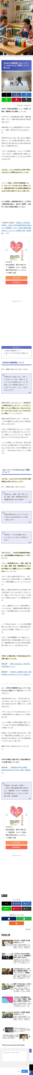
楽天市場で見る (16, 282)
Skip (19, 1071)
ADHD (5, 895)
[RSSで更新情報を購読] (16, 923)
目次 (14, 347)
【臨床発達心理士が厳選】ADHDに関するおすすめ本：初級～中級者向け (16, 770)
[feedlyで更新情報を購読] (24, 918)
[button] (26, 100)
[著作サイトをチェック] (8, 918)
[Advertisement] (16, 318)
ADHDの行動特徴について (13, 350)
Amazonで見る (16, 277)
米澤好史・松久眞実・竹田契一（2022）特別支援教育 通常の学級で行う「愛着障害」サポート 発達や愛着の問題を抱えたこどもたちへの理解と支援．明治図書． (16, 228)
